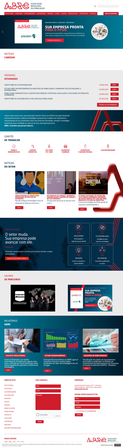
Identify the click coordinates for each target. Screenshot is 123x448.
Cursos (57, 13)
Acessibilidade (41, 13)
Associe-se (93, 13)
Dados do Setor (72, 13)
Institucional (9, 13)
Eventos (63, 13)
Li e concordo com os (86, 411)
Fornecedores (83, 13)
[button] (61, 32)
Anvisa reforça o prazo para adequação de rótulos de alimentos (27, 197)
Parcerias (7, 424)
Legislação (8, 418)
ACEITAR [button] (117, 445)
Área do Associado (111, 13)
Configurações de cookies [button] (107, 445)
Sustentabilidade (29, 13)
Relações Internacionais (12, 428)
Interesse (78, 407)
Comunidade (8, 421)
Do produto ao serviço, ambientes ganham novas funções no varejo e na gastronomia (61, 197)
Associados (19, 13)
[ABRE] (29, 6)
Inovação (50, 13)
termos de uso (92, 411)
